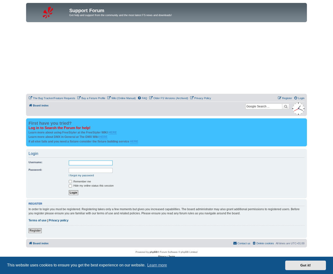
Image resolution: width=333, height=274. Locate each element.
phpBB (153, 252)
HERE (112, 132)
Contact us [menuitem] (243, 243)
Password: (35, 169)
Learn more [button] (157, 265)
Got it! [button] (305, 265)
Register (35, 230)
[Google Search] (285, 106)
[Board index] (48, 12)
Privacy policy (59, 220)
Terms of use (38, 220)
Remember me (82, 181)
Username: (35, 162)
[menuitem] (52, 98)
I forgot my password (81, 175)
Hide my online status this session (93, 185)
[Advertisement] (166, 59)
